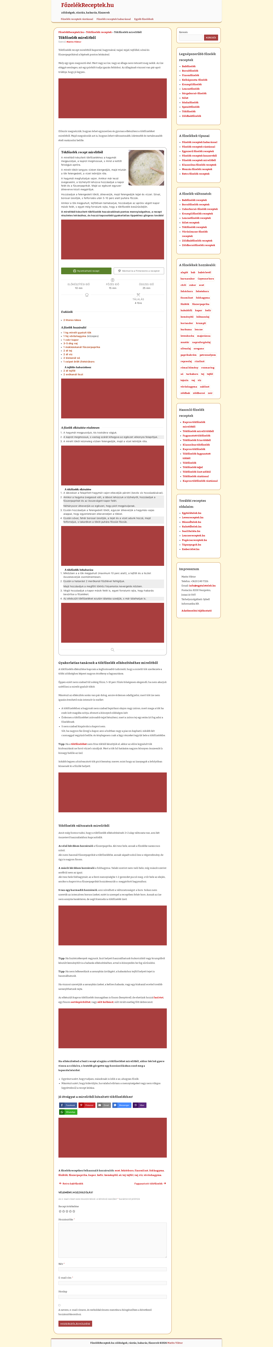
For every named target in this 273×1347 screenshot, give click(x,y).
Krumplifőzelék (192, 84)
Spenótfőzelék (191, 106)
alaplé (184, 272)
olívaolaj (186, 348)
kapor (92, 1175)
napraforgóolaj (201, 342)
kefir (100, 1175)
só (120, 1175)
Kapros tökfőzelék (194, 449)
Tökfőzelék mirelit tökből (198, 431)
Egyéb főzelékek (144, 19)
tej (124, 1175)
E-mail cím (65, 1277)
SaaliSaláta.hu (191, 531)
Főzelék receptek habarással (114, 19)
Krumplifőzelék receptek (197, 213)
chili (183, 285)
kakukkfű (186, 310)
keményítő (111, 1175)
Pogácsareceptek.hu (194, 540)
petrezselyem (208, 355)
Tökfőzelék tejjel (193, 467)
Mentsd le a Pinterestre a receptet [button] (141, 271)
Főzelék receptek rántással (77, 19)
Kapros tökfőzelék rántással (200, 480)
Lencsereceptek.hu (193, 535)
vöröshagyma (153, 1175)
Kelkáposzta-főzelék (194, 79)
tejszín (185, 380)
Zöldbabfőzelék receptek (197, 240)
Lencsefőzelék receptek (196, 218)
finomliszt (141, 1170)
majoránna (203, 336)
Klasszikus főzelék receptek (199, 164)
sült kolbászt (105, 1002)
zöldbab (185, 393)
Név (61, 1263)
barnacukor (188, 278)
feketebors (202, 291)
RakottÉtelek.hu (191, 526)
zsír (210, 393)
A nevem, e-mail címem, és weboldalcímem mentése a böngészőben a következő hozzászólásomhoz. (105, 1312)
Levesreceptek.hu (192, 517)
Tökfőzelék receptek (99, 32)
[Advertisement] (113, 99)
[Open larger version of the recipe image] (146, 168)
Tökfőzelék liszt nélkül (197, 471)
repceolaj (186, 361)
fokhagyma (156, 1170)
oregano (199, 348)
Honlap (62, 1291)
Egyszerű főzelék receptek (198, 151)
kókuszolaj (202, 317)
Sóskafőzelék (190, 102)
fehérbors (127, 1170)
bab (193, 272)
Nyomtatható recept (88, 271)
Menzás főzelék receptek (197, 169)
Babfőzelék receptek (194, 200)
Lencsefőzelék (191, 88)
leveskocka (187, 336)
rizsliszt (199, 361)
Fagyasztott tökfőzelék (196, 435)
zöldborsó (199, 393)
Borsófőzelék (190, 70)
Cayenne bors (206, 278)
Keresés (183, 32)
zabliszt (204, 386)
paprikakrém (189, 355)
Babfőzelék (189, 66)
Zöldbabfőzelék (191, 116)
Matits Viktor (74, 42)
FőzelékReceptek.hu (71, 32)
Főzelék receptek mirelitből (199, 160)
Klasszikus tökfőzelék (196, 444)
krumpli (201, 323)
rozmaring (207, 367)
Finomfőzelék (190, 75)
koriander (187, 323)
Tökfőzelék (189, 111)
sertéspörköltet (80, 1002)
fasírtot (158, 997)
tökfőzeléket (79, 744)
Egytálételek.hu (191, 513)
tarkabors (192, 374)
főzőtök (63, 1175)
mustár (185, 342)
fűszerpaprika (78, 1175)
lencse (199, 329)
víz (141, 1175)
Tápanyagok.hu (191, 544)
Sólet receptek (190, 222)
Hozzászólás (66, 1219)
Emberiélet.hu (190, 549)
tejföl (130, 1175)
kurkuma (186, 329)
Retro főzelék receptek (196, 173)
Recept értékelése (68, 1206)
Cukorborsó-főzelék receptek (200, 209)
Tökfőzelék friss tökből (197, 440)
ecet (117, 1170)
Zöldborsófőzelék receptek (198, 245)
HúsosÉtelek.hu (191, 522)
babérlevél (204, 272)
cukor (192, 285)
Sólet (185, 97)
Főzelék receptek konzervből (199, 155)
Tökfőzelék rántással (196, 476)
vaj (136, 1175)
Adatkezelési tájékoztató (196, 610)
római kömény (189, 367)
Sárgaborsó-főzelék (194, 93)
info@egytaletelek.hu (202, 585)
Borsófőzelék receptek (196, 204)
